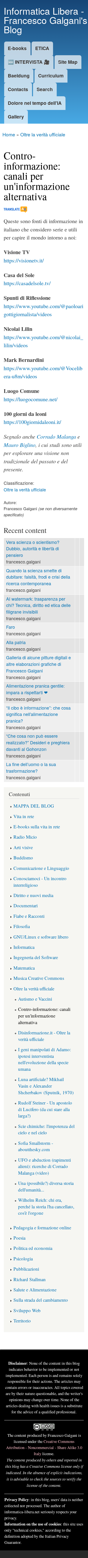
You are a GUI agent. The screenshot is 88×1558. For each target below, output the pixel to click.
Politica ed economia (32, 1248)
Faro (10, 627)
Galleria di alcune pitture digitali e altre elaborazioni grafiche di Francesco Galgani (38, 663)
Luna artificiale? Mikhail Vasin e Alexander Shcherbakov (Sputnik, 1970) (46, 1085)
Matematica (24, 968)
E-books (17, 48)
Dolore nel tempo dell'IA (35, 102)
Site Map (67, 61)
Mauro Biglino (19, 444)
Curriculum (51, 75)
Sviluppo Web (27, 1310)
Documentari (25, 905)
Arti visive (23, 847)
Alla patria (16, 642)
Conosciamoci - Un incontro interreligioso (39, 881)
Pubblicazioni (26, 1269)
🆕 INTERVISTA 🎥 (29, 61)
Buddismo (23, 858)
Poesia (19, 1238)
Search (45, 89)
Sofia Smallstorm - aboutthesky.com (35, 1146)
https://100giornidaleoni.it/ (32, 421)
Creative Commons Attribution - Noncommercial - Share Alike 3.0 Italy (44, 1447)
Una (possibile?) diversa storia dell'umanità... (46, 1186)
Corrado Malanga (56, 436)
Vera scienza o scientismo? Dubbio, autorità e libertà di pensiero (32, 548)
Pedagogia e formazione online (42, 1227)
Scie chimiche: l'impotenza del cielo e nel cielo (46, 1129)
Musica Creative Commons (38, 978)
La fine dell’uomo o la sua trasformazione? (31, 767)
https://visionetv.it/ (24, 260)
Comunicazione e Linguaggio (41, 868)
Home (8, 134)
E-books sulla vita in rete (36, 826)
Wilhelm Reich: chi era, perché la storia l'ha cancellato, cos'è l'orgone (46, 1206)
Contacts (18, 89)
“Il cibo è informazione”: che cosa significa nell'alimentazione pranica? (38, 714)
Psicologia (23, 1258)
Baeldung (19, 75)
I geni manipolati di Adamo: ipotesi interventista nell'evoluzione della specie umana (44, 1059)
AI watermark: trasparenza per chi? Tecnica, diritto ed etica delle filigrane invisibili (38, 605)
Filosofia (21, 926)
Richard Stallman (29, 1279)
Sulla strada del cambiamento (40, 1300)
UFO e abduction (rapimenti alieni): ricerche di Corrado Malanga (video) (44, 1166)
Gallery (16, 116)
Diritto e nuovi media (33, 895)
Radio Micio (25, 837)
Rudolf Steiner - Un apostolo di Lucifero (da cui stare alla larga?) (45, 1109)
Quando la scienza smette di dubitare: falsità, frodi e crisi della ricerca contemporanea (38, 576)
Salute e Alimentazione (34, 1290)
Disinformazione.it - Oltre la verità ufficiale (44, 1035)
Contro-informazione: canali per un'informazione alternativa (44, 1015)
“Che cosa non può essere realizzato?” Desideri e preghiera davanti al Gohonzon (38, 742)
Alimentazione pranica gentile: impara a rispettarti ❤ (35, 689)
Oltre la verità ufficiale (42, 134)
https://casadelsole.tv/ (27, 283)
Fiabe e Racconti (28, 916)
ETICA (42, 48)
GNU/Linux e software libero (40, 937)
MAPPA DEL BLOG (33, 806)
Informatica (23, 947)
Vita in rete (23, 816)
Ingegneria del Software (35, 957)
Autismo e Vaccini (35, 999)
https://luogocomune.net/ (30, 399)
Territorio (22, 1321)
